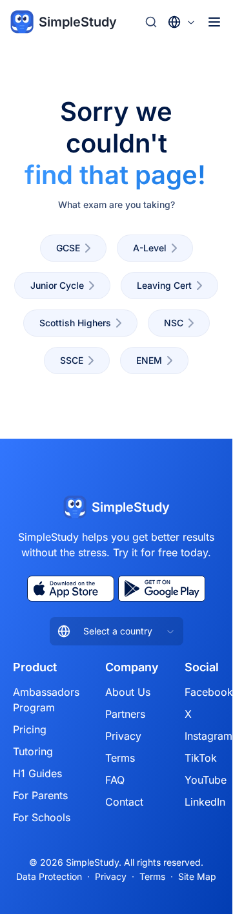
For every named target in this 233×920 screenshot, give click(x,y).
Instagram (208, 735)
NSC (173, 322)
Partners (125, 713)
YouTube (206, 779)
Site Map (197, 876)
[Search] (151, 22)
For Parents (40, 795)
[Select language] (182, 22)
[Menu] (214, 22)
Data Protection (49, 876)
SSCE (71, 360)
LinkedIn (205, 801)
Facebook (209, 691)
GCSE (68, 247)
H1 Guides (37, 773)
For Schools (41, 817)
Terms (120, 757)
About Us (127, 691)
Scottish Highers (75, 322)
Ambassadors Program (46, 699)
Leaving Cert (164, 285)
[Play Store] (161, 588)
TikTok (201, 757)
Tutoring (33, 751)
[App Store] (70, 588)
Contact (124, 801)
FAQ (115, 779)
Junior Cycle (57, 285)
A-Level (150, 247)
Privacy (123, 735)
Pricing (29, 729)
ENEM (149, 360)
